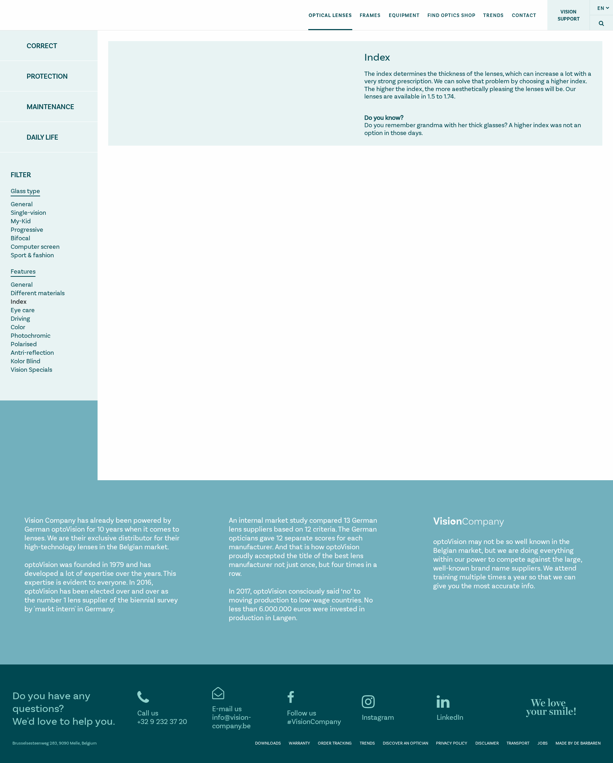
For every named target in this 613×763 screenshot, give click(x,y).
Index (19, 301)
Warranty (299, 742)
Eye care (23, 310)
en (600, 8)
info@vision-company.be (231, 721)
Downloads (268, 742)
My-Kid (21, 221)
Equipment (404, 15)
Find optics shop (451, 15)
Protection (47, 76)
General (22, 204)
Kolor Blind (25, 361)
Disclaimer (487, 742)
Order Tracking (335, 742)
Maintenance (50, 106)
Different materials (38, 293)
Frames (370, 15)
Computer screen (35, 246)
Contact (524, 15)
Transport (518, 742)
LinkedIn (450, 717)
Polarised (24, 344)
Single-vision (28, 212)
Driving (20, 318)
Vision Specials (31, 369)
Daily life (42, 137)
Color (18, 327)
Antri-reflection (32, 352)
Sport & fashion (32, 255)
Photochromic (30, 335)
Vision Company (52, 15)
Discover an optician (405, 742)
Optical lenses (330, 15)
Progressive (27, 229)
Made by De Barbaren (578, 742)
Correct (42, 45)
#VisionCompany (314, 721)
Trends (493, 15)
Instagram (378, 717)
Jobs (542, 742)
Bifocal (20, 238)
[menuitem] (330, 15)
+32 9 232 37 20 (162, 721)
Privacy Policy (451, 742)
